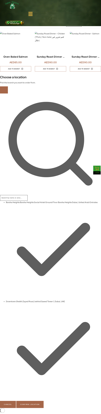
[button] (30, 14)
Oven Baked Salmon (15, 56)
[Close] (4, 89)
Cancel (8, 404)
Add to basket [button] (14, 69)
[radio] (53, 250)
